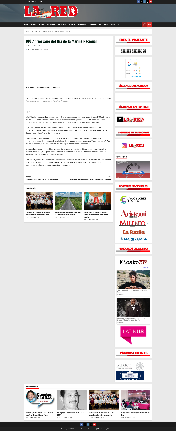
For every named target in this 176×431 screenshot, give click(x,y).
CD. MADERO (51, 25)
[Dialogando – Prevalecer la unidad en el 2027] (72, 400)
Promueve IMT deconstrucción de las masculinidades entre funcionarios (38, 213)
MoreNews (101, 429)
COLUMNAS (93, 25)
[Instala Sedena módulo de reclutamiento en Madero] (135, 400)
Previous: (42, 178)
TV (118, 25)
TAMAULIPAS (61, 25)
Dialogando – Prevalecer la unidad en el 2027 (70, 413)
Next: (90, 178)
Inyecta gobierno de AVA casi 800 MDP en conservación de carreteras (68, 213)
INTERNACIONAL (82, 25)
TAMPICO (41, 25)
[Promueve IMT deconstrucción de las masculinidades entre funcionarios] (39, 201)
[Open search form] (140, 24)
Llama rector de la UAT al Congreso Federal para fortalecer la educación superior (96, 214)
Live (149, 25)
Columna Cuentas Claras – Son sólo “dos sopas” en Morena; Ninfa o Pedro (39, 413)
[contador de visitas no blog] (133, 51)
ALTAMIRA (33, 25)
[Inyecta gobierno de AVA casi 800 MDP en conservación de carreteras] (68, 201)
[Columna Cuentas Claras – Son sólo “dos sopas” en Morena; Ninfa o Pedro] (40, 400)
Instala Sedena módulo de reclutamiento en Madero (135, 413)
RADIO (113, 25)
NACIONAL (72, 25)
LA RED (28, 46)
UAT (100, 25)
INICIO (26, 25)
